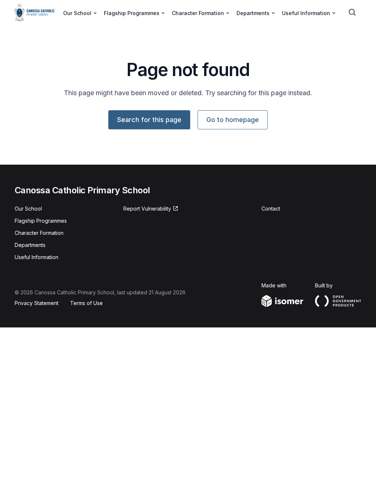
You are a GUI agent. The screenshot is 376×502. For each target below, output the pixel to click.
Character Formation (39, 233)
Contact (270, 208)
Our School (28, 208)
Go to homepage (232, 119)
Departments (30, 245)
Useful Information (36, 257)
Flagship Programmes (41, 221)
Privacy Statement (36, 303)
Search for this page (149, 119)
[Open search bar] (352, 12)
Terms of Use (86, 303)
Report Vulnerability (147, 208)
